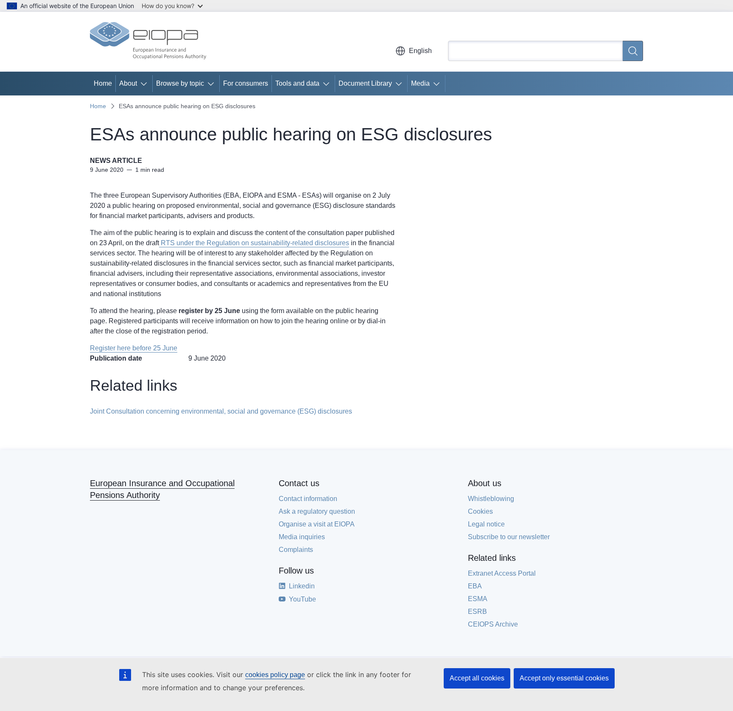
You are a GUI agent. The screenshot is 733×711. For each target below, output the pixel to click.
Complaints (296, 549)
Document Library (365, 83)
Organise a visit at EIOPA (317, 524)
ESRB (477, 611)
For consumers (245, 83)
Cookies (480, 511)
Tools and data (297, 83)
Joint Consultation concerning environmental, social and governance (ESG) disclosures (221, 411)
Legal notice (486, 524)
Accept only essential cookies (564, 678)
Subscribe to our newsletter (509, 536)
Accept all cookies (477, 678)
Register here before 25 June (133, 348)
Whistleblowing (491, 498)
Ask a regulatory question (317, 511)
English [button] (420, 50)
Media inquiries (302, 536)
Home (103, 83)
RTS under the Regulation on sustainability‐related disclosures (254, 242)
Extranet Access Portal (502, 573)
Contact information (308, 498)
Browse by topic (180, 83)
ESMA (477, 598)
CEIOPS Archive (493, 624)
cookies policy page (275, 674)
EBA (475, 586)
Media (420, 83)
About (128, 83)
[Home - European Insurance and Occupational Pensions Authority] (148, 41)
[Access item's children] (145, 83)
